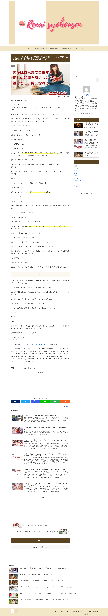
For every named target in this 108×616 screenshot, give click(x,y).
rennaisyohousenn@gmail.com (36, 344)
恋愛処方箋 (36, 368)
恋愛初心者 (77, 181)
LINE (75, 165)
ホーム (55, 611)
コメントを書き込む (40, 547)
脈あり (76, 186)
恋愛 (13, 368)
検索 (75, 76)
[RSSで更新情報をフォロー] (65, 401)
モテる (18, 368)
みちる (86, 95)
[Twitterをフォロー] (25, 401)
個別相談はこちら (82, 611)
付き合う (77, 171)
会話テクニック (24, 368)
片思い (76, 183)
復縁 (75, 173)
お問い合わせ (74, 611)
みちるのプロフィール (64, 611)
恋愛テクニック (79, 178)
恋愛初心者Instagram (93, 611)
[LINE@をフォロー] (45, 401)
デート (76, 168)
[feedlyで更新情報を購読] (55, 401)
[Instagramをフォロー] (35, 401)
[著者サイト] (15, 401)
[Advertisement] (40, 384)
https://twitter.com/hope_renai (21, 340)
